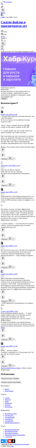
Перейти (4, 98)
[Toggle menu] (1, 2)
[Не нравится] (3, 155)
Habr (12, 446)
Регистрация (9, 391)
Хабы (7, 401)
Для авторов (9, 415)
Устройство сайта (11, 414)
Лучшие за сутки (7, 378)
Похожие (16, 378)
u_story (3, 311)
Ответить (4, 159)
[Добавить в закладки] (10, 158)
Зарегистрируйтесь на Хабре (10, 368)
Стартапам (8, 437)
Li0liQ (3, 17)
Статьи (7, 398)
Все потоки (8, 2)
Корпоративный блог (12, 429)
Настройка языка (7, 444)
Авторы (7, 405)
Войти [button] (3, 12)
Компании (8, 403)
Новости (8, 399)
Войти (7, 389)
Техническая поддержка (21, 444)
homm (3, 114)
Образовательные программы (15, 435)
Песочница (8, 407)
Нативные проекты (11, 433)
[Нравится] (3, 149)
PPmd (3, 327)
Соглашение (9, 421)
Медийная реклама (11, 431)
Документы (9, 419)
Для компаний (10, 417)
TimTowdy (4, 165)
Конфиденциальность (12, 423)
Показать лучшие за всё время (11, 382)
